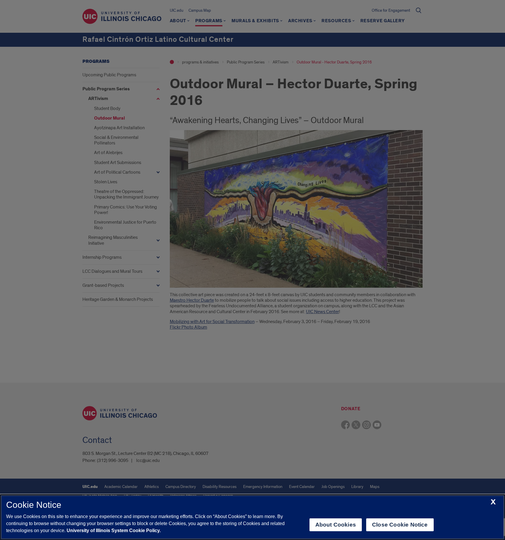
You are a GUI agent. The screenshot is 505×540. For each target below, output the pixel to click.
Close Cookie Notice (400, 525)
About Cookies (335, 525)
